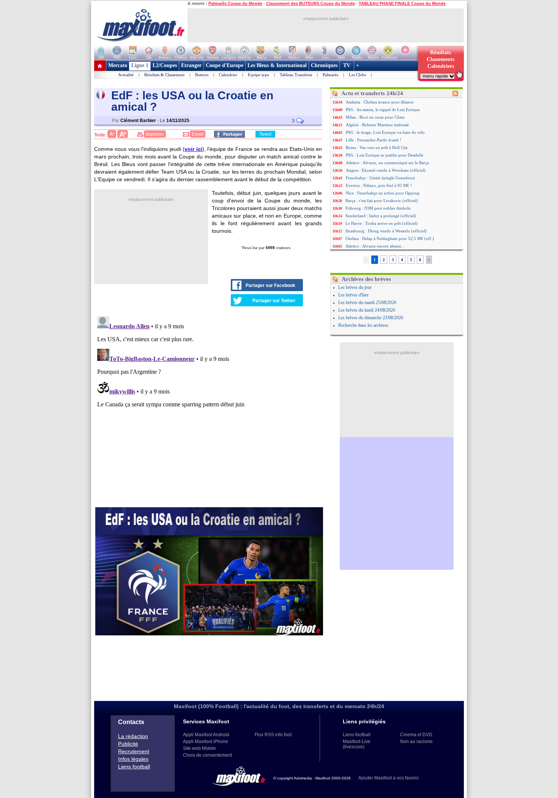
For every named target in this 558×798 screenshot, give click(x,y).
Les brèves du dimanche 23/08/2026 (370, 317)
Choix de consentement (207, 755)
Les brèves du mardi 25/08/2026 (367, 302)
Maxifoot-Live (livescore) (356, 744)
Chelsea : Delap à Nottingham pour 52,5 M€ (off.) (389, 238)
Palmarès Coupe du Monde (235, 3)
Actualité (126, 74)
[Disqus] (209, 408)
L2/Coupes (165, 65)
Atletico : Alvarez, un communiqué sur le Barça (387, 162)
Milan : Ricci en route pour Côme (375, 117)
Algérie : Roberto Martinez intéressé (377, 124)
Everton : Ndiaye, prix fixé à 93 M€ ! (379, 185)
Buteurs (201, 74)
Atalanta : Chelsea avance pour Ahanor (380, 102)
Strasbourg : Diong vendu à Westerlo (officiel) (386, 231)
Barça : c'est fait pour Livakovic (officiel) (381, 200)
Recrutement (133, 751)
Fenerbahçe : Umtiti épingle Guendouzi (380, 178)
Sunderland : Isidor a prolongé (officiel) (380, 215)
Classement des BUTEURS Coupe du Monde (310, 3)
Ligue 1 (139, 65)
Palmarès (330, 74)
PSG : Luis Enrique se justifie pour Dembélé (384, 155)
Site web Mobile (199, 748)
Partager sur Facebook (270, 285)
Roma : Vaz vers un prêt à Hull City (377, 147)
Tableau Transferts (296, 74)
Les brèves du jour (355, 287)
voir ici (193, 149)
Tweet (265, 134)
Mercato (117, 65)
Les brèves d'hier (353, 295)
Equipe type (258, 74)
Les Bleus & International (277, 65)
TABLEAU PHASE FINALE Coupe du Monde (402, 3)
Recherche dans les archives (363, 325)
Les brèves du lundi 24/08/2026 (366, 310)
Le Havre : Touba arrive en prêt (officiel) (381, 223)
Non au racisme (416, 741)
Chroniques (324, 65)
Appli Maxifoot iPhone (205, 741)
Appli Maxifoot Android (206, 734)
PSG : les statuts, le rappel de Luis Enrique (383, 109)
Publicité (128, 744)
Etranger (191, 65)
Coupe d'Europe (224, 65)
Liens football (134, 767)
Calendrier (228, 74)
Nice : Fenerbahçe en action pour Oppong (382, 193)
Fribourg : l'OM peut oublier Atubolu (378, 208)
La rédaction (133, 736)
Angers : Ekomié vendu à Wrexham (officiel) (386, 170)
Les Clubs (357, 74)
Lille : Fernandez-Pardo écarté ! (373, 140)
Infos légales (133, 759)
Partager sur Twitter (273, 300)
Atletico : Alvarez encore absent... (374, 246)
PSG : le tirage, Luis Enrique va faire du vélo (385, 132)
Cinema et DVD (416, 734)
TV (347, 65)
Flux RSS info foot (273, 734)
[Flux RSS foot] (455, 94)
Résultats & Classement (164, 74)
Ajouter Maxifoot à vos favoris (388, 778)
